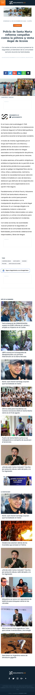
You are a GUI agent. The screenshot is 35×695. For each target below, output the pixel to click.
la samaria (17, 25)
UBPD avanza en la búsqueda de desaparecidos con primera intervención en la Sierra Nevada (14, 354)
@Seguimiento (17, 117)
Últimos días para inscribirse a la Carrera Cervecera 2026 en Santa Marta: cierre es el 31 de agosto (17, 411)
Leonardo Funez (23, 693)
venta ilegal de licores (14, 263)
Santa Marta (16, 261)
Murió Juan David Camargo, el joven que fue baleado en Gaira (15, 383)
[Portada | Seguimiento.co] (17, 673)
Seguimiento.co (14, 115)
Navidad (24, 261)
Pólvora (4, 263)
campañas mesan (6, 261)
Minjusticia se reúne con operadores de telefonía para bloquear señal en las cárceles (16, 601)
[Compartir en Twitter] (10, 73)
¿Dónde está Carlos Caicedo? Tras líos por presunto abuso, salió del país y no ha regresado (16, 469)
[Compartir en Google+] (15, 73)
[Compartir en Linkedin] (19, 73)
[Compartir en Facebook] (6, 73)
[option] (17, 88)
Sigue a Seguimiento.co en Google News (17, 270)
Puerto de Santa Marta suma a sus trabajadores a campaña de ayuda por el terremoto (17, 440)
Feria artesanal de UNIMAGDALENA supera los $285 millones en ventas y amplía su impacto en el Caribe (15, 325)
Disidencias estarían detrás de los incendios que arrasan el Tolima (14, 544)
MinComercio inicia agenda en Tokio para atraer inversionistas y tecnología (16, 629)
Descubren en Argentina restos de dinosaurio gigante (14, 656)
